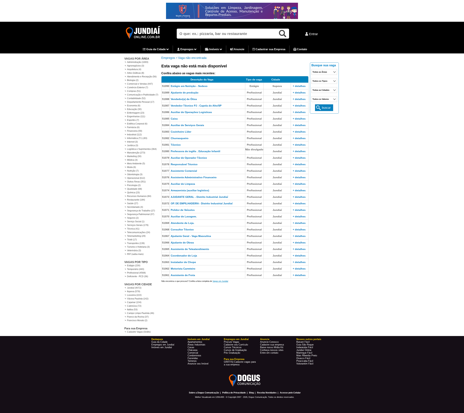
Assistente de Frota (183, 275)
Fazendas (193, 358)
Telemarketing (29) (136, 236)
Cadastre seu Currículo (236, 344)
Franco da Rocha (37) (138, 317)
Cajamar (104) (134, 302)
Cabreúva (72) (134, 306)
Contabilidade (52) (136, 98)
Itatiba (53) (132, 309)
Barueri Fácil (303, 342)
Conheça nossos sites (271, 350)
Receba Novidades (267, 392)
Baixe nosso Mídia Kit (271, 347)
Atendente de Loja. (182, 223)
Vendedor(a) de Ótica (184, 99)
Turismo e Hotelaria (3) (138, 247)
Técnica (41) (133, 229)
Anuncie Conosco (269, 342)
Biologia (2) (132, 80)
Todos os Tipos (319, 81)
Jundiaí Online (303, 350)
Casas (191, 347)
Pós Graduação (232, 352)
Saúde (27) (132, 203)
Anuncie (238, 49)
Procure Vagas (231, 342)
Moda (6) (131, 167)
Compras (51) (134, 91)
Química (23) (133, 192)
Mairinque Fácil (304, 352)
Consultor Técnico (182, 229)
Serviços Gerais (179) (137, 225)
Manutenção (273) (136, 152)
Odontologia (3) (134, 174)
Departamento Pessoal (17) (140, 102)
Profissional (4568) (136, 273)
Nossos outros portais (308, 339)
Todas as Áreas (319, 72)
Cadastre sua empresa (272, 344)
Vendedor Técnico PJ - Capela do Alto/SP (196, 105)
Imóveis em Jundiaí (161, 347)
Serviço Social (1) (135, 221)
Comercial (193, 352)
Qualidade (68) (134, 189)
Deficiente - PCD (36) (137, 276)
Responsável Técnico (184, 164)
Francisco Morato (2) (137, 320)
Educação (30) (134, 109)
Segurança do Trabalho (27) (141, 210)
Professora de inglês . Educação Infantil (195, 151)
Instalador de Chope (183, 262)
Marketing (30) (134, 156)
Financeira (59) (134, 131)
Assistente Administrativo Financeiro (194, 177)
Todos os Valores (320, 99)
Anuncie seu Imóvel (198, 363)
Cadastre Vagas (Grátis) (139, 332)
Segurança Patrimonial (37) (140, 214)
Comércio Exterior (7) (137, 87)
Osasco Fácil (303, 358)
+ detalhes (299, 86)
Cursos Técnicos (233, 347)
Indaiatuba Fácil (304, 347)
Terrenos (192, 361)
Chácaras (193, 350)
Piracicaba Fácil (304, 361)
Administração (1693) (137, 62)
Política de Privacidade (234, 392)
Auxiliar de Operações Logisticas (191, 112)
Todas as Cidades (320, 90)
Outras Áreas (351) (136, 181)
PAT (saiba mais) (135, 254)
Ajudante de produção (184, 92)
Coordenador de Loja (184, 255)
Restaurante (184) (136, 200)
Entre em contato (269, 352)
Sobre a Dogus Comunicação (204, 392)
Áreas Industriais (196, 344)
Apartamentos (195, 342)
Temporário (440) (135, 269)
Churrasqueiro (179, 138)
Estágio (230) (133, 265)
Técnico (176, 144)
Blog (251, 392)
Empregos (187, 49)
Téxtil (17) (132, 239)
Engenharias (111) (136, 116)
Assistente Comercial (184, 170)
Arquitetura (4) (134, 69)
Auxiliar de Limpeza (183, 183)
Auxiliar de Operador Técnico (189, 157)
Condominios (194, 355)
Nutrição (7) (133, 171)
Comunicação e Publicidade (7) (142, 94)
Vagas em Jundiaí (220, 281)
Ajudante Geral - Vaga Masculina (191, 236)
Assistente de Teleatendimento (190, 249)
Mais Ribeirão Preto (306, 355)
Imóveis (214, 49)
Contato (301, 49)
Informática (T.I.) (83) (137, 138)
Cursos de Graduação (235, 350)
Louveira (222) (134, 295)
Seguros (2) (133, 218)
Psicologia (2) (134, 185)
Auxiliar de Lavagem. (184, 216)
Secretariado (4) (135, 207)
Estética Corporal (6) (137, 123)
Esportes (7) (133, 120)
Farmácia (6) (133, 127)
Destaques (157, 339)
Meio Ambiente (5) (136, 163)
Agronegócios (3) (135, 65)
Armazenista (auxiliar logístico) (190, 190)
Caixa (174, 118)
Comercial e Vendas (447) (140, 84)
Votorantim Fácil (304, 363)
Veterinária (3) (134, 250)
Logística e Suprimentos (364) (142, 149)
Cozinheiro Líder (181, 131)
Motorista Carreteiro (183, 268)
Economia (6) (133, 105)
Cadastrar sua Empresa (270, 49)
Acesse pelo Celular (290, 392)
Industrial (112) (134, 134)
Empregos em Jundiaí (162, 344)
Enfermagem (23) (135, 113)
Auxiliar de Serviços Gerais (187, 125)
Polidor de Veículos (183, 209)
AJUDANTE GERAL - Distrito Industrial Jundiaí (199, 196)
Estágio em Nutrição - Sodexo (189, 86)
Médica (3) (132, 160)
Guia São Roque (305, 344)
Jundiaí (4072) (134, 288)
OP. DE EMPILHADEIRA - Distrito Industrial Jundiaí (202, 203)
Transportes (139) (136, 243)
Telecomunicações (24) (138, 232)
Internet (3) (132, 142)
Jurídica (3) (132, 145)
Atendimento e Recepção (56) (142, 76)
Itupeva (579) (133, 291)
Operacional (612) (136, 178)
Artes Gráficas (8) (135, 73)
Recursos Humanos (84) (139, 196)
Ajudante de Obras (182, 242)
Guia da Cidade (156, 49)
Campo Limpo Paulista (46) (140, 313)
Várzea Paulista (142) (137, 298)
